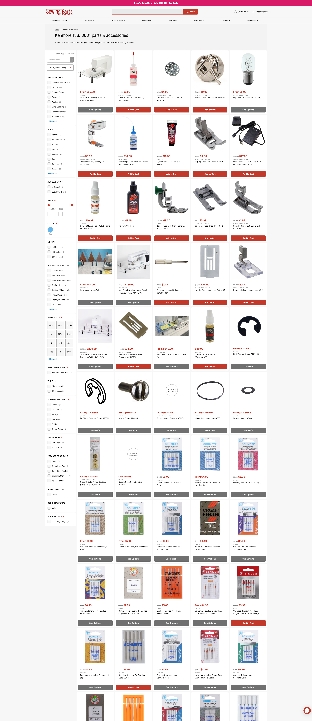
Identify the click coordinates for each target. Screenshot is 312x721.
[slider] (49, 205)
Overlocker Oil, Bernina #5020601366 (205, 355)
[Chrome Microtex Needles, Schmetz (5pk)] (248, 531)
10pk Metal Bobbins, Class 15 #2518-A (169, 98)
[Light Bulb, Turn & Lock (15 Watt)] (248, 82)
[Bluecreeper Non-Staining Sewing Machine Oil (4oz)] (133, 146)
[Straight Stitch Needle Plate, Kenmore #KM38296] (133, 339)
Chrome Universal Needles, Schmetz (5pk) (168, 676)
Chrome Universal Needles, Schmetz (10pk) (168, 548)
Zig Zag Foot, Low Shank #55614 (209, 162)
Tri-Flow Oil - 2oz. (126, 226)
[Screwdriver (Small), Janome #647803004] (171, 274)
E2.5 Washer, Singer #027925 (246, 354)
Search (192, 12)
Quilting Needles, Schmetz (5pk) (247, 482)
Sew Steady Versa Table (90, 290)
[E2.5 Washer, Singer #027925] (248, 339)
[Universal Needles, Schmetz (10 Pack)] (171, 467)
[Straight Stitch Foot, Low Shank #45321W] (248, 210)
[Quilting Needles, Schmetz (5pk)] (248, 467)
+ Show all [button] (52, 121)
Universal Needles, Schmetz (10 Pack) (170, 483)
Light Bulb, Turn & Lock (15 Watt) (247, 97)
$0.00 (54, 209)
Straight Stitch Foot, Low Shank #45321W (246, 227)
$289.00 (62, 209)
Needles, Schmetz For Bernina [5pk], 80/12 (131, 676)
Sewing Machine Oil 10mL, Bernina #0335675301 (95, 227)
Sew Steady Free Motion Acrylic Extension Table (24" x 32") (94, 355)
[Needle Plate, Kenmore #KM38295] (210, 274)
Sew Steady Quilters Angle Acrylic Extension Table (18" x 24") (133, 291)
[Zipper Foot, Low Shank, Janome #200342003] (171, 210)
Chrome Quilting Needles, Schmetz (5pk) (244, 676)
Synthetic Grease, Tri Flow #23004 (168, 163)
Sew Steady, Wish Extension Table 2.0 (171, 355)
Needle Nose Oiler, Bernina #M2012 (130, 483)
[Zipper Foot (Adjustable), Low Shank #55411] (95, 146)
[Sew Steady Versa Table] (95, 274)
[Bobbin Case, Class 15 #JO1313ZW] (210, 82)
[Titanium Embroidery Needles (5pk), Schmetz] (95, 595)
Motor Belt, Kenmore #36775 (207, 418)
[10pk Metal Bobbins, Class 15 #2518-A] (171, 82)
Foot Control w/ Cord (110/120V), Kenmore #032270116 (247, 163)
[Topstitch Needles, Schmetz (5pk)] (133, 531)
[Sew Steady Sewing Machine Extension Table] (95, 82)
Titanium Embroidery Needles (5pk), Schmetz (93, 612)
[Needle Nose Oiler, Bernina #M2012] (133, 467)
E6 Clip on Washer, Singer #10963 (94, 418)
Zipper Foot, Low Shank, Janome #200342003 (171, 227)
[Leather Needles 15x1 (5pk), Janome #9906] (171, 595)
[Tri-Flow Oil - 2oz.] (133, 210)
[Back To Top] (308, 717)
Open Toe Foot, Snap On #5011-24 (209, 226)
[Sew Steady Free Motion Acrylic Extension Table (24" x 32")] (95, 339)
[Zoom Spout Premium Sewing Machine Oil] (133, 82)
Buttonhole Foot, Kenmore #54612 (248, 290)
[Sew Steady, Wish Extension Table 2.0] (171, 339)
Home (57, 30)
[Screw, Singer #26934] (133, 403)
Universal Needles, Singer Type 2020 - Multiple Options (208, 612)
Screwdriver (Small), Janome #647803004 (169, 291)
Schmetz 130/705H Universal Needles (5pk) (207, 483)
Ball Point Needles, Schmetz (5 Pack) (93, 548)
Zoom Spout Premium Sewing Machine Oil (131, 98)
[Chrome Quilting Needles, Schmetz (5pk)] (248, 659)
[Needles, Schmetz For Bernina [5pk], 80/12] (133, 659)
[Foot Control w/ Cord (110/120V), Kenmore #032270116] (248, 146)
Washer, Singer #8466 (242, 418)
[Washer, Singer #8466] (248, 403)
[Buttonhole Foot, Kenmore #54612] (248, 274)
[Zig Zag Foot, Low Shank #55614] (210, 146)
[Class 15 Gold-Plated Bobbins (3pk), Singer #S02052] (95, 467)
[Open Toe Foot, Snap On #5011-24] (210, 210)
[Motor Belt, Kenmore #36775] (210, 403)
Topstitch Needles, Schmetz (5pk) (133, 547)
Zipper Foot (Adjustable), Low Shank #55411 (92, 163)
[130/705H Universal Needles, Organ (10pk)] (210, 531)
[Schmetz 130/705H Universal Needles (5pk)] (210, 467)
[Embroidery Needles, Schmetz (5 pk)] (95, 659)
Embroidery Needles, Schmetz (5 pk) (94, 676)
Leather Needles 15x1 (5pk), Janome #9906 (169, 612)
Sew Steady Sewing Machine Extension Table (92, 98)
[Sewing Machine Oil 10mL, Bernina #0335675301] (95, 210)
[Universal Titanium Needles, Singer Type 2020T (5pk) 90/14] (248, 595)
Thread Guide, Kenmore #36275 (171, 418)
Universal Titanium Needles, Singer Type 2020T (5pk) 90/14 (246, 612)
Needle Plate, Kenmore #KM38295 (210, 290)
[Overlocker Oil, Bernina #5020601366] (210, 339)
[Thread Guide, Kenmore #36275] (171, 403)
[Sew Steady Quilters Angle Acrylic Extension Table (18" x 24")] (133, 274)
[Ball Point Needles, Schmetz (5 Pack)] (95, 531)
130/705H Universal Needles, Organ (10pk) (207, 548)
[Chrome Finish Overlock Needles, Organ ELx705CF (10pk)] (133, 595)
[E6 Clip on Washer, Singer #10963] (95, 403)
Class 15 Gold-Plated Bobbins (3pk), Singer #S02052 (93, 483)
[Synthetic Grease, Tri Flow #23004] (171, 146)
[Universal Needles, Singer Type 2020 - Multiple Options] (210, 595)
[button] (259, 12)
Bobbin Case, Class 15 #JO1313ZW (210, 97)
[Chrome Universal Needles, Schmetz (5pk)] (171, 659)
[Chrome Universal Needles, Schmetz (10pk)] (171, 531)
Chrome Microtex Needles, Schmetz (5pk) (244, 548)
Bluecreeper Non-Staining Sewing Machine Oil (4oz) (133, 163)
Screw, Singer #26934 (128, 418)
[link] (59, 82)
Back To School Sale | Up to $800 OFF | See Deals (156, 3)
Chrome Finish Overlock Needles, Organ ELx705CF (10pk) (132, 612)
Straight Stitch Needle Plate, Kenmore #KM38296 (130, 355)
